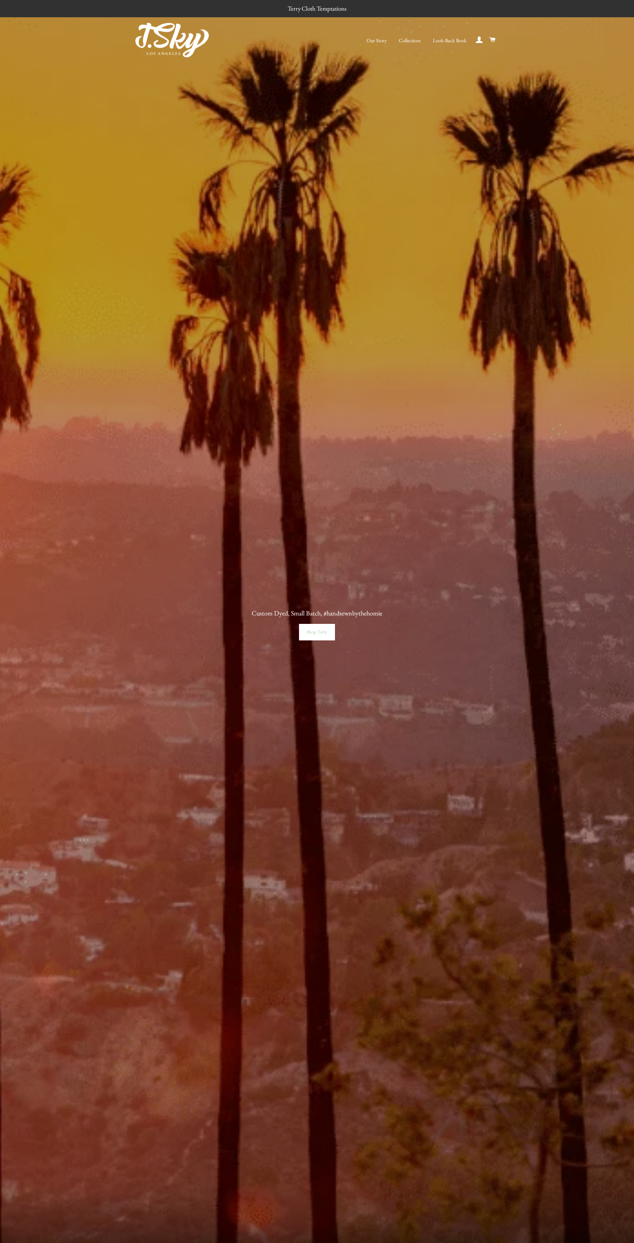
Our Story (377, 40)
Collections (410, 40)
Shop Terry (317, 632)
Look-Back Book (450, 40)
